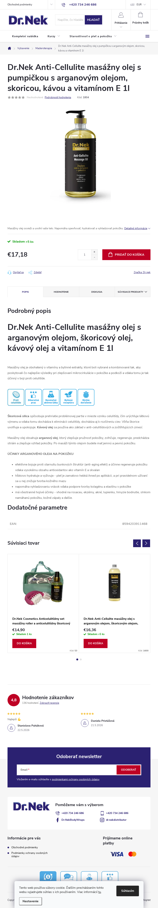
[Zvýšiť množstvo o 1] (94, 252)
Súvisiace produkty (130, 291)
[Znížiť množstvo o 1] (94, 257)
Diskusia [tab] (96, 291)
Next (146, 543)
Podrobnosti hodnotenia (58, 97)
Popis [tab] (25, 291)
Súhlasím (127, 891)
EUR (139, 4)
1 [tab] (77, 659)
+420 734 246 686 (72, 813)
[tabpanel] (43, 603)
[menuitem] (25, 36)
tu (99, 892)
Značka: (142, 272)
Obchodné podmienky (20, 4)
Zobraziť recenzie (49, 703)
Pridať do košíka (129, 255)
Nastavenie (31, 901)
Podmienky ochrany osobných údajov (29, 854)
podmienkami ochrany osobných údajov (75, 779)
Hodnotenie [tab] (61, 291)
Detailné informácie (135, 228)
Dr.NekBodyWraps (73, 820)
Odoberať (128, 770)
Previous (137, 543)
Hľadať (93, 20)
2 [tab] (81, 659)
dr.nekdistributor (116, 820)
